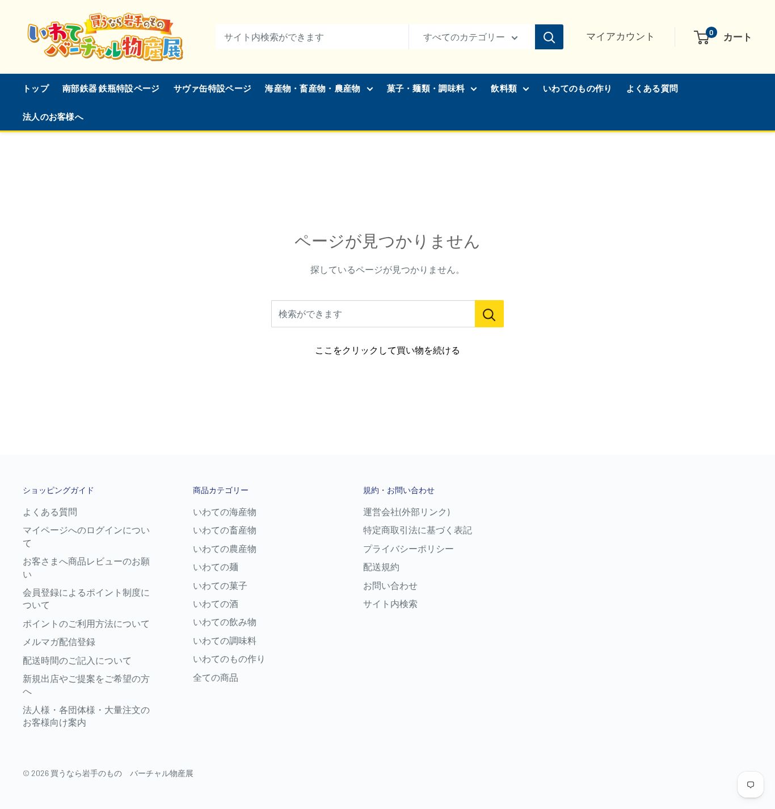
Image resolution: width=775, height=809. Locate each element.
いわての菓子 (220, 585)
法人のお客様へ (53, 116)
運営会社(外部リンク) (406, 511)
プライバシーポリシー (408, 548)
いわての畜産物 (224, 529)
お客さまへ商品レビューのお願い (86, 567)
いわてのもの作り (577, 88)
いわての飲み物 (224, 621)
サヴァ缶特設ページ (213, 88)
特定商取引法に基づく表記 (417, 529)
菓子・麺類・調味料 (426, 88)
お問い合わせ (390, 585)
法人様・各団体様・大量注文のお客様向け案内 (86, 715)
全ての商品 (215, 677)
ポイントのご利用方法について (86, 623)
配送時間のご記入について (77, 660)
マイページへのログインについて (86, 535)
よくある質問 (652, 88)
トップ (36, 88)
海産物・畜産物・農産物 (312, 88)
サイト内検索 (390, 603)
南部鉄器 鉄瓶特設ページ (111, 88)
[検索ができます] (489, 313)
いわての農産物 (224, 548)
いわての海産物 (224, 511)
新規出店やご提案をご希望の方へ (86, 684)
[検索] (549, 36)
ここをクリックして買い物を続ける (387, 349)
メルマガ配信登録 (59, 641)
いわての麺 (215, 566)
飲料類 (504, 88)
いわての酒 (215, 603)
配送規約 (381, 566)
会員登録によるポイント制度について (86, 598)
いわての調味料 (224, 640)
